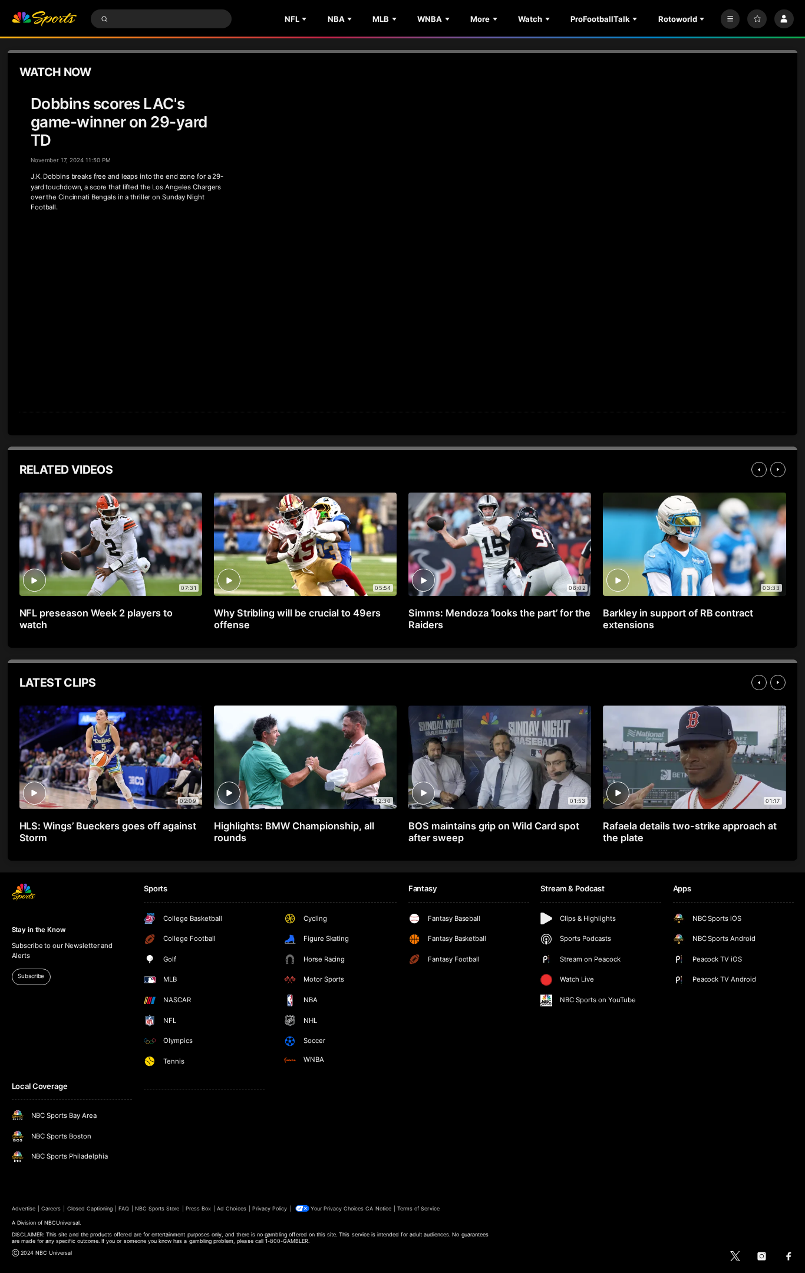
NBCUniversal (62, 1222)
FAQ (123, 1208)
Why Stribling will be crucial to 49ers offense (297, 619)
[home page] (44, 19)
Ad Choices (231, 1208)
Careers (51, 1208)
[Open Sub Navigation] (305, 19)
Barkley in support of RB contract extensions (678, 619)
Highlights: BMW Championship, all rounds (294, 832)
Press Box (198, 1208)
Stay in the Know (39, 930)
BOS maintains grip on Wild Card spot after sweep (493, 832)
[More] (730, 19)
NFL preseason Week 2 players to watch (96, 619)
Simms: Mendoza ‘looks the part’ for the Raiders (499, 619)
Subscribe (31, 976)
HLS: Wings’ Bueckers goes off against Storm (107, 832)
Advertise (23, 1208)
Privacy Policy (270, 1208)
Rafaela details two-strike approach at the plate (690, 832)
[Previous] (759, 469)
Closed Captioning (90, 1208)
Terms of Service (418, 1208)
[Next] (778, 469)
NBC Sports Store (157, 1208)
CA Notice (378, 1208)
